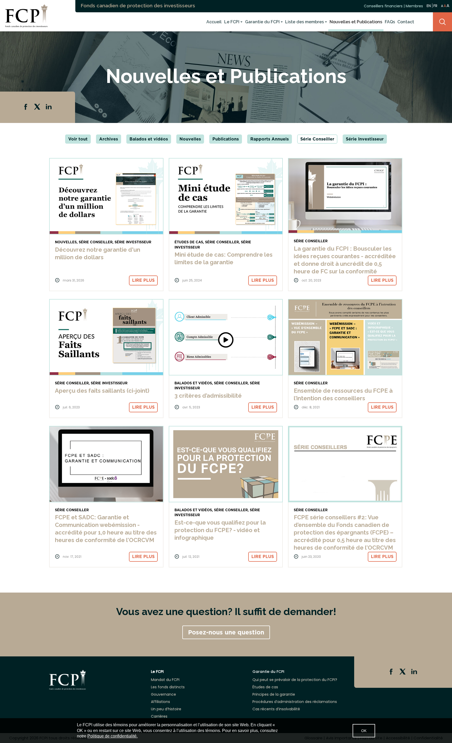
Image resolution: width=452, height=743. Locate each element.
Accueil (214, 21)
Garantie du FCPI (262, 21)
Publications (225, 139)
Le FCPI (231, 21)
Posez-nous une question (226, 632)
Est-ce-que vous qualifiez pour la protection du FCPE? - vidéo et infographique (220, 530)
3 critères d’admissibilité (208, 395)
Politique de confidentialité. (112, 736)
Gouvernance (163, 694)
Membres (414, 6)
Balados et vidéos (148, 139)
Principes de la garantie (273, 694)
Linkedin (49, 107)
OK (363, 730)
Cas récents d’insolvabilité (276, 709)
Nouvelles (190, 139)
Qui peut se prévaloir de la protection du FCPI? (294, 679)
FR (435, 5)
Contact (405, 21)
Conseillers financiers (383, 6)
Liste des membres (304, 21)
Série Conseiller (317, 139)
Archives (108, 139)
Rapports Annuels (269, 139)
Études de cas (265, 687)
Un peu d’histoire (166, 709)
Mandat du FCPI (165, 679)
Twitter (37, 107)
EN (429, 5)
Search (442, 21)
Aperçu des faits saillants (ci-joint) (102, 390)
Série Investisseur (365, 139)
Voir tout (78, 139)
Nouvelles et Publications (356, 21)
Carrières (159, 716)
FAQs (390, 21)
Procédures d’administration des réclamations (294, 701)
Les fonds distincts (168, 687)
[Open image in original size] (24, 15)
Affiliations (160, 701)
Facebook (26, 107)
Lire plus (143, 280)
